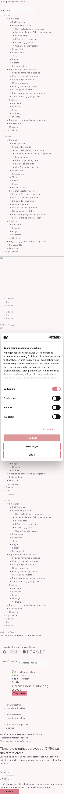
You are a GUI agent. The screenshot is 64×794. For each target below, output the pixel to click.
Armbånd (16, 103)
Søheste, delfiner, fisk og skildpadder (33, 32)
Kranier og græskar (24, 42)
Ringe (15, 110)
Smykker (13, 99)
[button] (20, 675)
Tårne (14, 56)
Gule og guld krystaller (23, 89)
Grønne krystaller (20, 83)
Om (7, 302)
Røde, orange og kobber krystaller (28, 93)
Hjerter (15, 62)
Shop (8, 15)
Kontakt (10, 305)
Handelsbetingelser (15, 708)
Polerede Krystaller (21, 25)
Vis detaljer (49, 429)
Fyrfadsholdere (19, 66)
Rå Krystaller (18, 22)
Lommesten (18, 49)
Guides (9, 298)
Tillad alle (32, 438)
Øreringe (16, 116)
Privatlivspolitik (13, 704)
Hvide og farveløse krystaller (26, 72)
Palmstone (17, 537)
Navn (2, 772)
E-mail (3, 779)
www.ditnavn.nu (23, 741)
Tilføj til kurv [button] (19, 693)
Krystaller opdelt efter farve (23, 69)
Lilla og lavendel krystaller (25, 76)
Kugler (15, 59)
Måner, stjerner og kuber (27, 39)
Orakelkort (14, 127)
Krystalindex (12, 130)
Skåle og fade (15, 477)
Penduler (16, 106)
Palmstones (18, 52)
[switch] (56, 398)
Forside (6, 647)
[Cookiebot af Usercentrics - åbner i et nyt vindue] (48, 337)
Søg (2, 10)
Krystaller (14, 18)
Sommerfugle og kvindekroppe (29, 29)
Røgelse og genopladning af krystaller (27, 120)
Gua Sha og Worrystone (26, 45)
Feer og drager (22, 35)
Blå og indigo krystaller (23, 79)
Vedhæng (16, 113)
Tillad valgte (32, 446)
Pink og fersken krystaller (24, 86)
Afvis (32, 455)
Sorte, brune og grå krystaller (26, 96)
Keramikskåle (15, 123)
